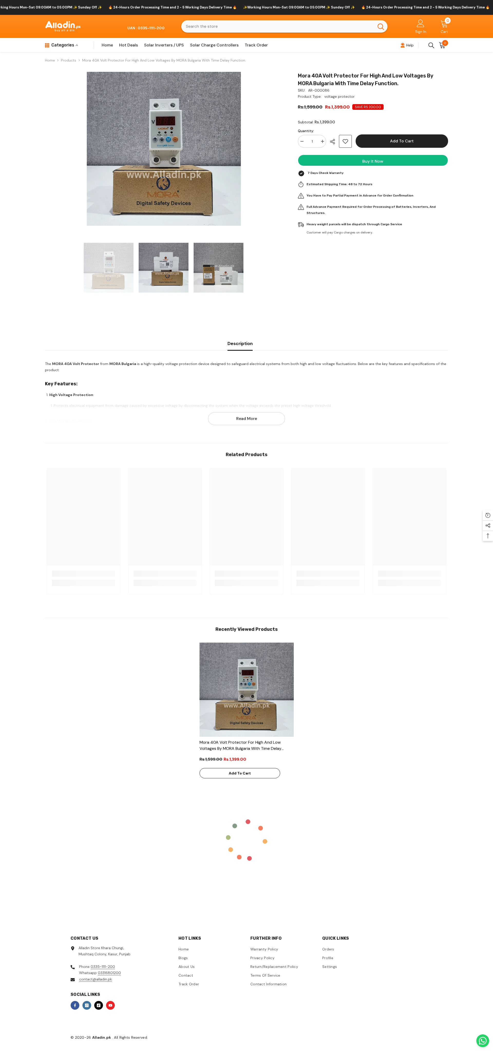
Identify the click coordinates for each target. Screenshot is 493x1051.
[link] (83, 574)
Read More (246, 418)
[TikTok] (98, 1005)
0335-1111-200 (103, 966)
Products (68, 60)
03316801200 (109, 972)
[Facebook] (75, 1005)
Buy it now (372, 161)
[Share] (334, 141)
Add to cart (402, 141)
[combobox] (277, 26)
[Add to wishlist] (345, 141)
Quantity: (306, 131)
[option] (163, 149)
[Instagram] (86, 1005)
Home (50, 60)
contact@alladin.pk (95, 979)
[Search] (284, 26)
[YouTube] (110, 1005)
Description (240, 343)
